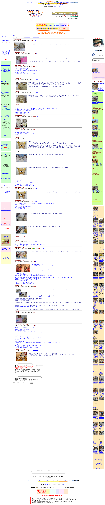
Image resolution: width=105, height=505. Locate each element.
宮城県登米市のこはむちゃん (95, 325)
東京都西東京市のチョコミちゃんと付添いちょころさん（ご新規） (101, 356)
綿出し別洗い (3, 70)
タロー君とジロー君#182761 (95, 404)
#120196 (100, 443)
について (6, 135)
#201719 (94, 307)
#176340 (94, 442)
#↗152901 (95, 367)
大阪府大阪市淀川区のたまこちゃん (95, 355)
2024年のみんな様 (98, 460)
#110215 (102, 429)
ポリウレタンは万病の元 (5, 148)
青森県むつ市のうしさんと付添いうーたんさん (101, 393)
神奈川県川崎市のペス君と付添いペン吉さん (101, 303)
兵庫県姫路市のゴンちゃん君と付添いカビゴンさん (101, 417)
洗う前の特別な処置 (6, 69)
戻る (13, 35)
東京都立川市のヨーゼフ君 (95, 452)
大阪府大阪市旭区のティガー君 (101, 315)
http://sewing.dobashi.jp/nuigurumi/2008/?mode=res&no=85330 (26, 299)
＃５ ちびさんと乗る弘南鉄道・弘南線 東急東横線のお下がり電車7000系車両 (98, 89)
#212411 (94, 443)
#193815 (96, 238)
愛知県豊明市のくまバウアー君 (95, 365)
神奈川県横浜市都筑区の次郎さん (95, 403)
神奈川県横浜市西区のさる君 (97, 148)
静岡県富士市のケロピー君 (101, 245)
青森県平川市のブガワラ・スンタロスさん (101, 382)
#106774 (94, 165)
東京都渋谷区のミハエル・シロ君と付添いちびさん (101, 437)
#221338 (94, 217)
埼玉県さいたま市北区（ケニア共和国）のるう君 (101, 268)
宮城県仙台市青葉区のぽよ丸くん (101, 346)
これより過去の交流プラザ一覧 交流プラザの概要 (99, 78)
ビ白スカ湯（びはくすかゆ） (5, 71)
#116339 (94, 430)
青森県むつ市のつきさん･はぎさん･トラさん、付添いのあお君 (95, 383)
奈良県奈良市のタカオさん (95, 335)
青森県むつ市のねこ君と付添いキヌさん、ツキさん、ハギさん (101, 402)
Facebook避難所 (100, 53)
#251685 (94, 386)
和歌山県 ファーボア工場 (6, 128)
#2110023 (100, 456)
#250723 (94, 395)
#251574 (100, 396)
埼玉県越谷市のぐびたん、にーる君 (95, 393)
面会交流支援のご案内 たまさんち (35, 20)
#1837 (97, 246)
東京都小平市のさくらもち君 (101, 427)
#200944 (100, 235)
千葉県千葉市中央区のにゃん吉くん (95, 258)
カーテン (60, 4)
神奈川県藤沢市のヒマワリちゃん (97, 191)
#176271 (100, 236)
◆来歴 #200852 (100, 348)
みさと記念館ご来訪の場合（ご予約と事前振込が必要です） (47, 28)
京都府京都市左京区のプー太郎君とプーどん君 (97, 164)
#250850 (94, 328)
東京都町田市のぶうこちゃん (95, 245)
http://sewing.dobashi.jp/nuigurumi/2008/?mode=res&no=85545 (26, 306)
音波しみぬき (8, 70)
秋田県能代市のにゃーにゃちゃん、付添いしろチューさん (95, 268)
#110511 (100, 444)
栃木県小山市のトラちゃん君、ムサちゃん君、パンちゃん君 (95, 304)
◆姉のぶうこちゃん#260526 (101, 225)
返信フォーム (27, 37)
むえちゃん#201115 (95, 419)
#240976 (100, 317)
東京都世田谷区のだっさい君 (95, 315)
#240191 (96, 453)
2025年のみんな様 (98, 459)
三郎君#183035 (101, 373)
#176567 (94, 308)
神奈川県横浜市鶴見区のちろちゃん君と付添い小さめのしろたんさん (95, 234)
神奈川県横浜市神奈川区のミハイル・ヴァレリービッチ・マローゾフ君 (95, 213)
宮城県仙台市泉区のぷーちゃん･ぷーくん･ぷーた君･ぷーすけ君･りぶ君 (101, 259)
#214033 (94, 454)
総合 (62, 4)
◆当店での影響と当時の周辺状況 (97, 103)
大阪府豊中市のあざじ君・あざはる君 (95, 224)
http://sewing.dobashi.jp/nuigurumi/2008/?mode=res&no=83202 (39, 296)
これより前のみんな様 (98, 468)
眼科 (6, 154)
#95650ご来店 (95, 309)
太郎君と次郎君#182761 (101, 371)
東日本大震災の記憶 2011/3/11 (95, 102)
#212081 (98, 191)
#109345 (100, 165)
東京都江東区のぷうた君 (95, 417)
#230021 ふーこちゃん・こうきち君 (95, 296)
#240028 (94, 371)
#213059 (100, 270)
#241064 (94, 227)
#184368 (100, 440)
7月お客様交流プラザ (96, 129)
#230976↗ (95, 327)
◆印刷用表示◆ (36, 37)
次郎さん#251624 (101, 370)
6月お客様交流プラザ (96, 136)
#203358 (94, 369)
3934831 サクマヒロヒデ (57, 6)
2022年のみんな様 (98, 463)
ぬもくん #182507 (95, 420)
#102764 (101, 428)
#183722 (94, 368)
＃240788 (96, 216)
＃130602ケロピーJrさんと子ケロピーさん (101, 250)
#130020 (94, 441)
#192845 (100, 318)
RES (35, 40)
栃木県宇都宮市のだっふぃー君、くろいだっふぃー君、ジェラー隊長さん (101, 289)
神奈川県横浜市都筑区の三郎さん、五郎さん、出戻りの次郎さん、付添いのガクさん (101, 366)
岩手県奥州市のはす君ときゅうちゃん (95, 278)
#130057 (102, 246)
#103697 (100, 445)
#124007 (100, 271)
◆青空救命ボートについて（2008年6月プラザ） (97, 104)
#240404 (94, 226)
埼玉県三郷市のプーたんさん (95, 346)
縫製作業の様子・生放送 (98, 47)
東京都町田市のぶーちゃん (101, 224)
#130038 (100, 442)
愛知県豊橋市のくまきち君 (101, 278)
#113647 (94, 247)
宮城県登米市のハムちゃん (101, 325)
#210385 (101, 439)
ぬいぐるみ (48, 4)
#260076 (94, 329)
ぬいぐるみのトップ (5, 36)
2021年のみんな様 (98, 464)
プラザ (38, 16)
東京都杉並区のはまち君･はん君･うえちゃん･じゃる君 (95, 437)
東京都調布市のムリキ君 (96, 114)
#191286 (94, 337)
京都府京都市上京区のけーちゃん (95, 288)
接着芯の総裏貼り (5, 173)
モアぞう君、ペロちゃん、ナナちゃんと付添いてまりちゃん (95, 292)
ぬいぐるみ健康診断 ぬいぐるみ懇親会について (5, 192)
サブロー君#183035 (95, 407)
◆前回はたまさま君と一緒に (95, 357)
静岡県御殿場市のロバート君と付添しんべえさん (95, 428)
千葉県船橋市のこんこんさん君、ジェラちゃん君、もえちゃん (101, 453)
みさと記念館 (35, 14)
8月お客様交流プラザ (96, 72)
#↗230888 (95, 370)
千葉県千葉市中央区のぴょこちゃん (101, 233)
